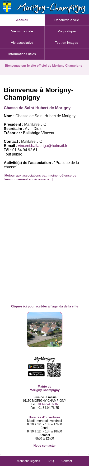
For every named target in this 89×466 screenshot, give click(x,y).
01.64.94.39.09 (48, 404)
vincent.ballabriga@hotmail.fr (42, 146)
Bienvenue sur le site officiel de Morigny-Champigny (43, 65)
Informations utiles (22, 54)
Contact (66, 461)
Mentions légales (28, 461)
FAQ (51, 461)
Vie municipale (22, 31)
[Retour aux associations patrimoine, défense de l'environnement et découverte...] (40, 177)
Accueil (22, 20)
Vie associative (22, 42)
